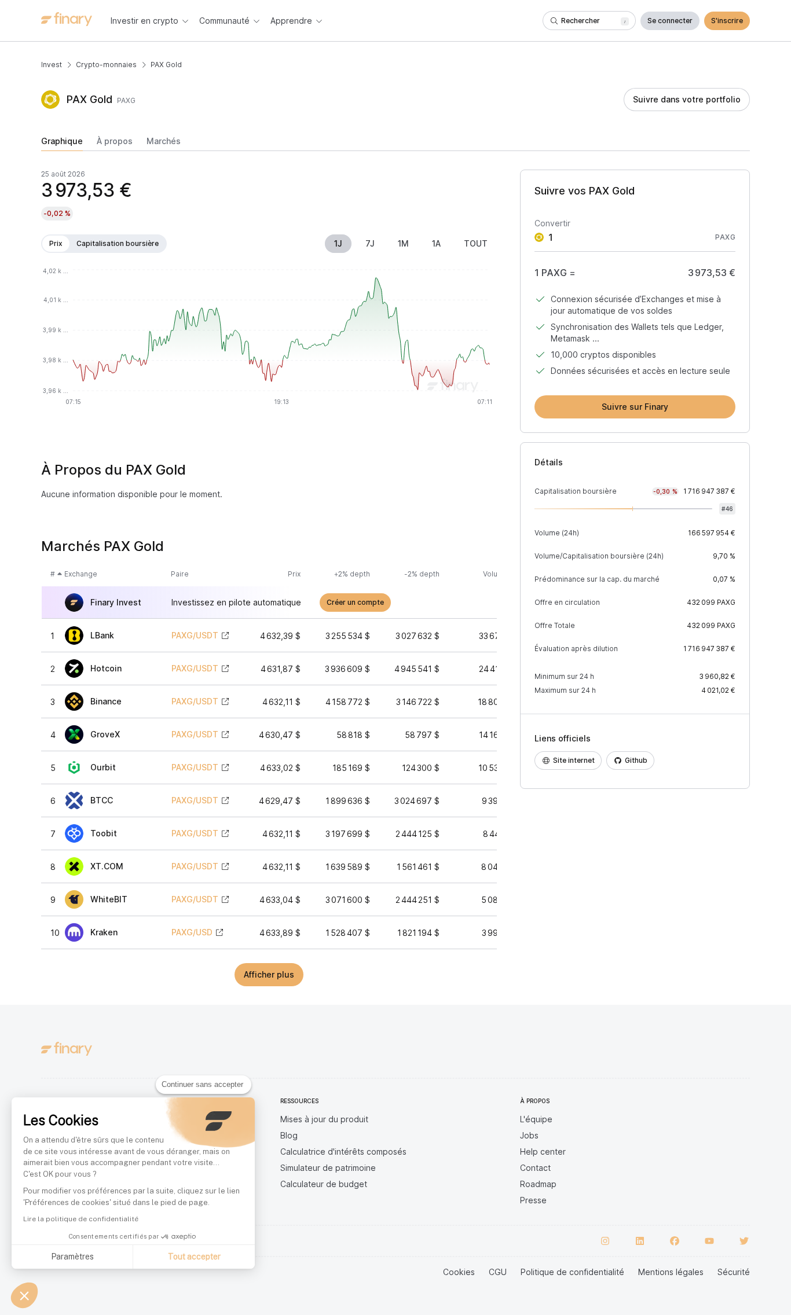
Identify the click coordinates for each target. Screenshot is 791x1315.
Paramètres (72, 1256)
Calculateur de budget (323, 1184)
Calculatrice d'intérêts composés (343, 1151)
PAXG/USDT (194, 635)
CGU (498, 1272)
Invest (51, 64)
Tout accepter (194, 1256)
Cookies (459, 1272)
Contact (535, 1168)
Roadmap (538, 1184)
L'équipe (536, 1119)
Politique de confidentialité (572, 1272)
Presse (533, 1200)
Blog (289, 1135)
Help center (543, 1151)
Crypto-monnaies (106, 64)
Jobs (529, 1135)
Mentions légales (671, 1272)
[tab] (62, 143)
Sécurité (733, 1272)
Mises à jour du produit (324, 1119)
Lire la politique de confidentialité (80, 1219)
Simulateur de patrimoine (328, 1168)
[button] (24, 1295)
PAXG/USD (192, 932)
